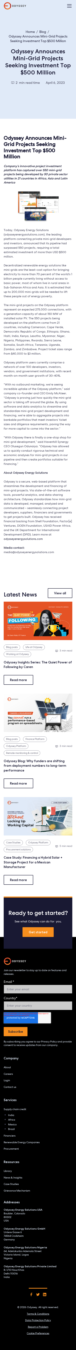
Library (8, 1171)
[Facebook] (31, 1294)
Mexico (12, 1124)
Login (7, 1080)
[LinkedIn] (44, 1294)
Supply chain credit (15, 1109)
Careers (8, 1074)
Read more (18, 680)
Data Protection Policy (38, 1320)
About (7, 1067)
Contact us (10, 1087)
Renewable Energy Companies (22, 1142)
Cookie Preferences (38, 1333)
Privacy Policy (49, 1041)
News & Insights (13, 1177)
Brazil (11, 1129)
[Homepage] (15, 961)
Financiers (9, 1135)
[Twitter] (38, 1294)
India (11, 1115)
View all (60, 593)
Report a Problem (38, 1326)
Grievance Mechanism (17, 1190)
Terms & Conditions (38, 1313)
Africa (11, 1119)
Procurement (11, 1148)
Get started (38, 932)
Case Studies (11, 1184)
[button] (68, 5)
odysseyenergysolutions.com (23, 539)
